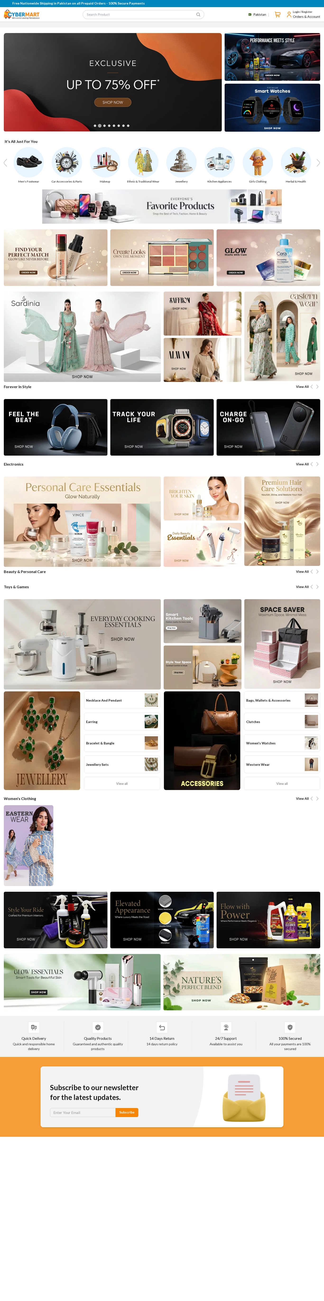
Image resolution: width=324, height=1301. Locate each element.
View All (302, 387)
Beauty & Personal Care (25, 571)
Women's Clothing (20, 798)
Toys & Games (16, 586)
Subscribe (126, 1112)
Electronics (13, 464)
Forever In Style (17, 386)
